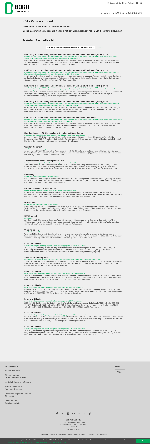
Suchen (100, 48)
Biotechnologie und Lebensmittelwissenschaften (15, 376)
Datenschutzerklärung (58, 434)
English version (101, 434)
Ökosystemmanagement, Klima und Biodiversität (18, 395)
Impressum (44, 434)
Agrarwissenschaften (12, 370)
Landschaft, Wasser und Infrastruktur (18, 382)
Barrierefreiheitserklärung (77, 434)
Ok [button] (143, 441)
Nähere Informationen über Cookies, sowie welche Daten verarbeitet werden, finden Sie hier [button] (36, 442)
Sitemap (91, 434)
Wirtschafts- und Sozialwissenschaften (13, 402)
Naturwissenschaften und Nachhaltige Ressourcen (14, 388)
